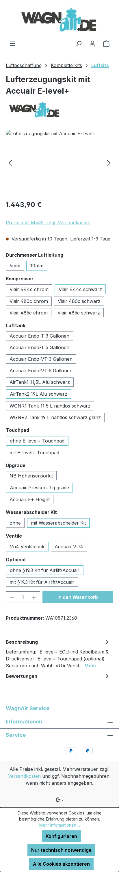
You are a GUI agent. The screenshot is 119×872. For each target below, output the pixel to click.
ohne (15, 523)
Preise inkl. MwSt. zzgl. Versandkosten (48, 222)
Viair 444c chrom (29, 289)
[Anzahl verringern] (12, 597)
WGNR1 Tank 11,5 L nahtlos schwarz (50, 406)
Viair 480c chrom (29, 301)
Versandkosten (24, 776)
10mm (36, 266)
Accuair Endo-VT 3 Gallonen (41, 359)
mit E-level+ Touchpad (34, 453)
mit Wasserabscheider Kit (58, 523)
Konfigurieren (61, 836)
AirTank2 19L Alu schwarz (38, 394)
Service (16, 735)
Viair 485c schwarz (78, 313)
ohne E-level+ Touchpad (37, 441)
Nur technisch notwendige (61, 850)
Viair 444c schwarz (80, 289)
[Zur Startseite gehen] (59, 20)
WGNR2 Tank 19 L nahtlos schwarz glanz (55, 417)
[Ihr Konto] (92, 43)
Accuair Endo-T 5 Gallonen (39, 347)
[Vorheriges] (10, 162)
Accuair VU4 (69, 546)
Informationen (24, 722)
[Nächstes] (109, 162)
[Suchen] (78, 43)
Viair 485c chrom (29, 313)
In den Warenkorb (77, 597)
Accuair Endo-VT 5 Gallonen (41, 370)
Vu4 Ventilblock (27, 546)
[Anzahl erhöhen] (34, 597)
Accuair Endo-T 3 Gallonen (39, 336)
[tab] (58, 653)
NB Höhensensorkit (31, 476)
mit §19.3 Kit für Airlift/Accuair (42, 582)
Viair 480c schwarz (79, 301)
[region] (59, 162)
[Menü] (13, 43)
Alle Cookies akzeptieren (61, 864)
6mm (15, 266)
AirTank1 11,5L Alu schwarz (40, 382)
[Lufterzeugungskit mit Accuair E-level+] (59, 162)
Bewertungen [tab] (21, 676)
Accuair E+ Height (30, 499)
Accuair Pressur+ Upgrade (39, 487)
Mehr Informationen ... (59, 825)
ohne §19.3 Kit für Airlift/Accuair (44, 570)
